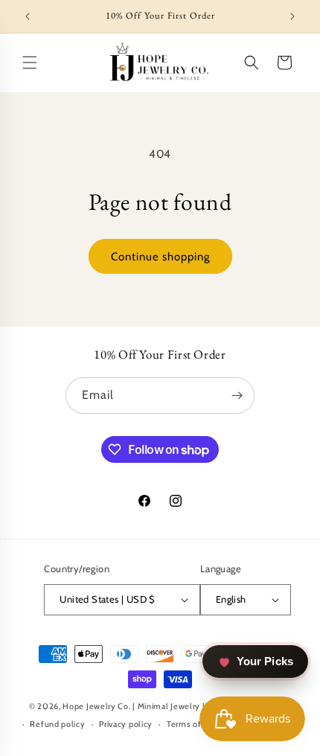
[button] (29, 62)
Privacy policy (126, 724)
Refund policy (57, 724)
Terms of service (199, 724)
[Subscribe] (236, 395)
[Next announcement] (292, 16)
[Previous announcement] (27, 16)
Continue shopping (160, 256)
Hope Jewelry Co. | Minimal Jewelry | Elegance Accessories (177, 706)
